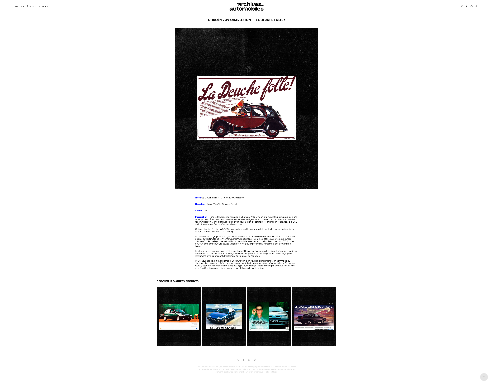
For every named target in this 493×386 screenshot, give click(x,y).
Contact (43, 6)
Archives (19, 6)
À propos (31, 6)
